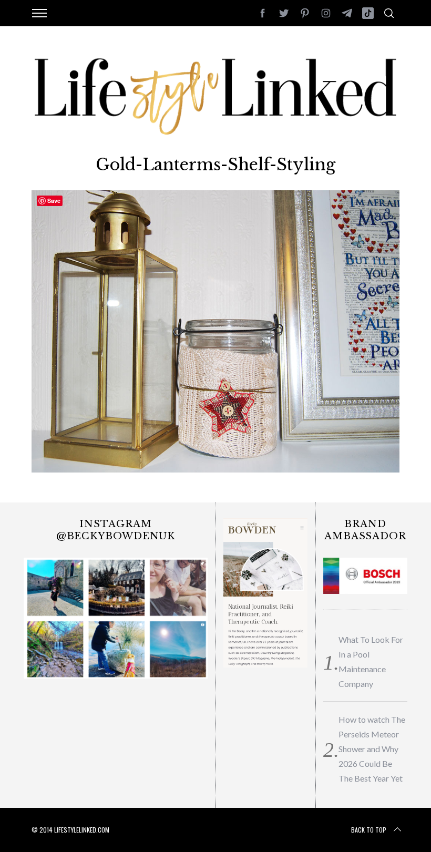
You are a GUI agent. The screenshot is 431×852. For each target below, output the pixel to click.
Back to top (368, 829)
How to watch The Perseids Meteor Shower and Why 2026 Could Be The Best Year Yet (371, 748)
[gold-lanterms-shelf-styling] (215, 469)
